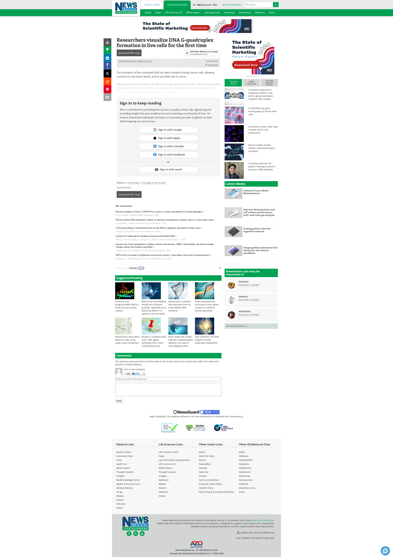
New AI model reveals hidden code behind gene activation (261, 148)
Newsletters (205, 464)
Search (202, 460)
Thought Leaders (125, 472)
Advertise (203, 472)
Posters (120, 499)
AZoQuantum (246, 479)
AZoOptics (244, 464)
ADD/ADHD (245, 311)
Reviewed (213, 64)
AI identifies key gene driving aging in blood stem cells (262, 111)
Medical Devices (124, 487)
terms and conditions (262, 520)
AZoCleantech (246, 460)
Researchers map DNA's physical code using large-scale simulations (127, 339)
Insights (120, 475)
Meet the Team (206, 456)
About (202, 452)
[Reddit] (107, 81)
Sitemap (203, 468)
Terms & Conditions (209, 479)
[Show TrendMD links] (219, 268)
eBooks (120, 495)
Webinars (164, 479)
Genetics (243, 296)
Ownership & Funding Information (216, 491)
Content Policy (206, 487)
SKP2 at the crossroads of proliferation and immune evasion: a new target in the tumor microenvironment (162, 255)
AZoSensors (245, 472)
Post (119, 400)
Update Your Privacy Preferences (257, 532)
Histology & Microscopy (153, 182)
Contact (203, 475)
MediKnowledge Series (128, 479)
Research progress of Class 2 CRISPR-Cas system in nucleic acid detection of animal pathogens (159, 212)
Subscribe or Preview (248, 284)
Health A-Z (121, 464)
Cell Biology (133, 182)
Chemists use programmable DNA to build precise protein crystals (126, 306)
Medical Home (152, 4)
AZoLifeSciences (247, 487)
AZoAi (242, 491)
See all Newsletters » (236, 326)
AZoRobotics (245, 468)
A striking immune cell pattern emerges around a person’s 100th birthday (262, 166)
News (119, 460)
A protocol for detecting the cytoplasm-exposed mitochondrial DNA (145, 236)
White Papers (123, 468)
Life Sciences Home (177, 4)
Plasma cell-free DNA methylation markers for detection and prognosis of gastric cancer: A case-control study (164, 220)
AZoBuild (243, 483)
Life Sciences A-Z (167, 464)
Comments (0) (124, 187)
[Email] (107, 97)
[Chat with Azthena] (385, 550)
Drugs (119, 491)
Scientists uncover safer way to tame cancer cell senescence (263, 129)
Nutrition (244, 281)
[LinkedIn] (107, 58)
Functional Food (124, 456)
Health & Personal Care (128, 483)
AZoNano (243, 456)
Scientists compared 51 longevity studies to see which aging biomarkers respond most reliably (260, 94)
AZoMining (244, 475)
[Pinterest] (107, 89)
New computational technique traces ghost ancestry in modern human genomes (207, 306)
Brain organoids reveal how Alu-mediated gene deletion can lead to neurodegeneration (180, 341)
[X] (107, 73)
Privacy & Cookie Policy (210, 483)
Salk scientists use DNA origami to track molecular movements (207, 339)
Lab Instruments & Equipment (174, 460)
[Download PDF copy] (107, 42)
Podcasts (120, 503)
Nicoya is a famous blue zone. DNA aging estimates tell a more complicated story (154, 341)
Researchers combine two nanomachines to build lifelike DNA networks (179, 306)
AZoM (242, 452)
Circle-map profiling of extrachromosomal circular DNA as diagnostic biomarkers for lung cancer (158, 228)
